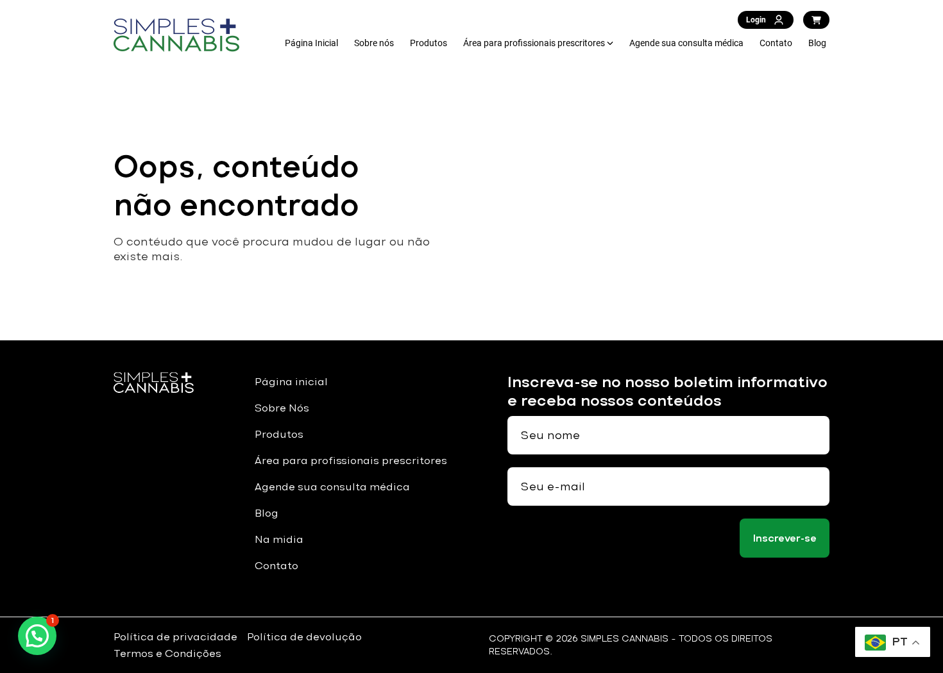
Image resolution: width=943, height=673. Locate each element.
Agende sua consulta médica (686, 43)
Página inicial (291, 382)
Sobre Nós (282, 408)
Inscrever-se (785, 538)
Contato (776, 43)
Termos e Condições (167, 653)
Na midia (279, 539)
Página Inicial (311, 43)
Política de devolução (304, 637)
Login (756, 19)
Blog (817, 43)
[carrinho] (816, 20)
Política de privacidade (175, 637)
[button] (37, 636)
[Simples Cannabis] (176, 35)
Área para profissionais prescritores (534, 43)
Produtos (428, 43)
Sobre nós (374, 43)
